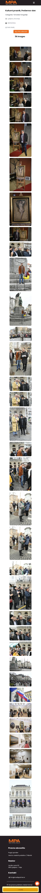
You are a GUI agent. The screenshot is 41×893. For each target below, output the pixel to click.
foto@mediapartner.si (17, 877)
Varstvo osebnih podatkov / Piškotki (20, 855)
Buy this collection (21, 32)
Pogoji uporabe (13, 853)
